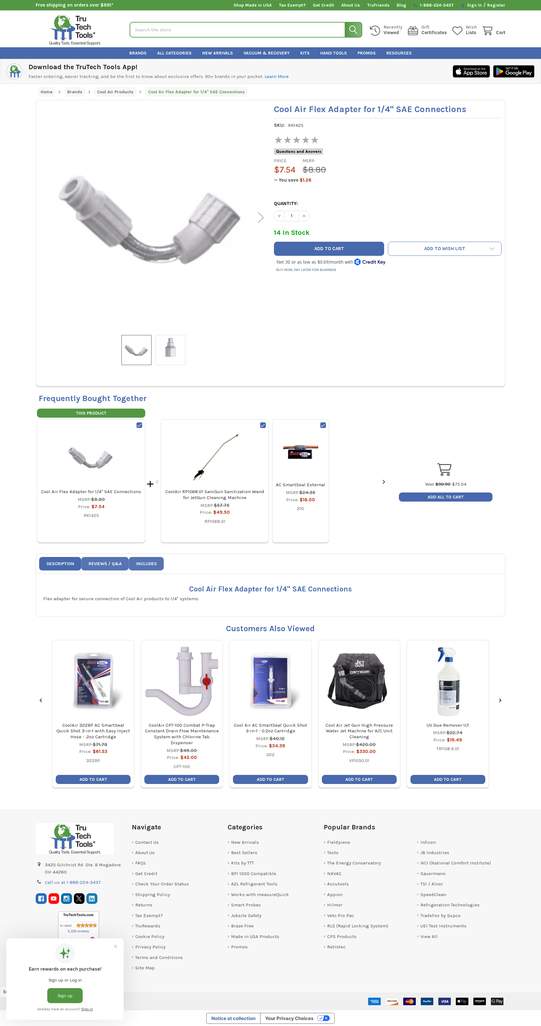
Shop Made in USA (253, 5)
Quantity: (286, 203)
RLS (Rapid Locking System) (357, 926)
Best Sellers (244, 852)
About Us (350, 5)
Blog (401, 5)
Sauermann (433, 873)
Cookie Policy (149, 936)
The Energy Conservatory (354, 863)
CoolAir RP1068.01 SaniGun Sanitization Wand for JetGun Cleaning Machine (214, 494)
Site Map (145, 968)
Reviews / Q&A (105, 563)
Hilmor (335, 905)
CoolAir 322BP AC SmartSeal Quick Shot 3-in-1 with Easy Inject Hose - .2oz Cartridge (93, 731)
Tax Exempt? (292, 5)
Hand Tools (333, 53)
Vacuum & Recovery (267, 53)
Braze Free (242, 926)
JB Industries (434, 852)
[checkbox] (139, 425)
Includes (146, 563)
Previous (45, 217)
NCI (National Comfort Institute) (455, 863)
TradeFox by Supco (440, 915)
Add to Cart (93, 779)
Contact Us (147, 842)
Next (261, 217)
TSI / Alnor (431, 884)
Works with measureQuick (260, 894)
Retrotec (336, 947)
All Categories (174, 53)
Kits (305, 53)
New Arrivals (217, 53)
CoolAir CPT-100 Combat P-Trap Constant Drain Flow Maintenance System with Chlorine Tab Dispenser (182, 733)
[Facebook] (41, 898)
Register (496, 5)
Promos (367, 53)
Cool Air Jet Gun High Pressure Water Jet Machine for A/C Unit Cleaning (359, 731)
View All (429, 936)
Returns (143, 905)
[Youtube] (54, 898)
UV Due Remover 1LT (448, 725)
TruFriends (378, 5)
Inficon (428, 842)
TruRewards (147, 926)
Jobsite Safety (246, 915)
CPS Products (342, 936)
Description (60, 563)
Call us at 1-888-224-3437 (73, 882)
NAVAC (334, 873)
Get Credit (323, 5)
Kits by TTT (242, 863)
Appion (335, 894)
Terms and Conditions (159, 957)
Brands (138, 53)
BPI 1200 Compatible (253, 873)
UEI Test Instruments (443, 926)
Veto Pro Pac (340, 915)
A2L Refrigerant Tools (254, 884)
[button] (445, 249)
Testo (332, 852)
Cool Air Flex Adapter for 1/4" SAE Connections (91, 491)
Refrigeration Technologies (450, 905)
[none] (153, 218)
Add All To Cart (446, 497)
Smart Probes (246, 905)
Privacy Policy (150, 947)
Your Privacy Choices (289, 1018)
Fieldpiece (338, 842)
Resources (399, 53)
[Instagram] (66, 898)
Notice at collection (233, 1018)
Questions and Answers (298, 151)
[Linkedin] (91, 898)
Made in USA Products (255, 936)
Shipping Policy (152, 894)
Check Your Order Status (162, 884)
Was (438, 484)
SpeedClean (433, 894)
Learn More (277, 76)
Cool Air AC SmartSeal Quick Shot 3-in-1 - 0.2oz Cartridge (270, 728)
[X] (79, 898)
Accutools (338, 884)
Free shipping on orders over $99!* (74, 5)
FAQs (140, 863)
